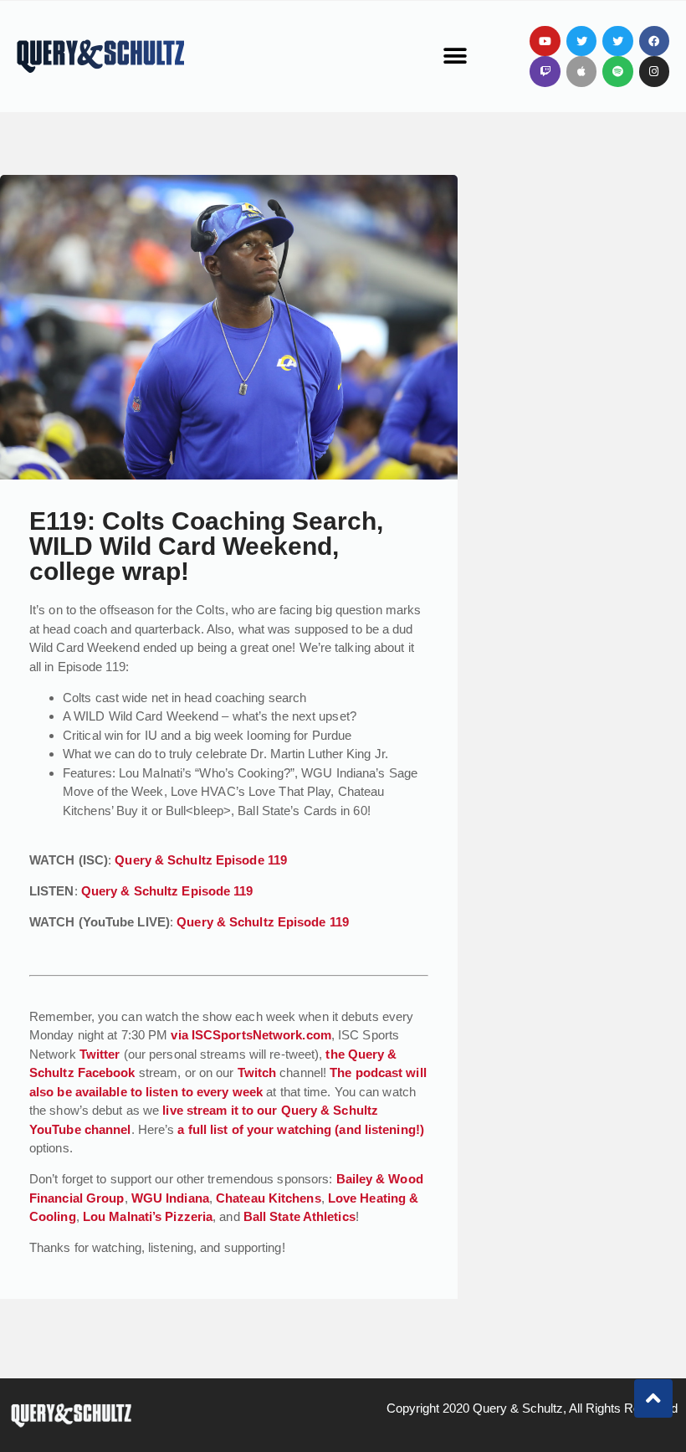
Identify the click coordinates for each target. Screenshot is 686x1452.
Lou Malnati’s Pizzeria (147, 1216)
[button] (455, 56)
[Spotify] (617, 71)
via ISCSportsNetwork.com (250, 1035)
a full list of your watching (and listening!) (300, 1129)
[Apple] (581, 71)
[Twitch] (545, 71)
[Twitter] (581, 41)
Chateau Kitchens (268, 1198)
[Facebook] (654, 41)
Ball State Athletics (299, 1216)
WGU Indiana (170, 1198)
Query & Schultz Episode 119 (201, 860)
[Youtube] (545, 41)
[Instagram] (654, 71)
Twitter (99, 1054)
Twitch (257, 1072)
